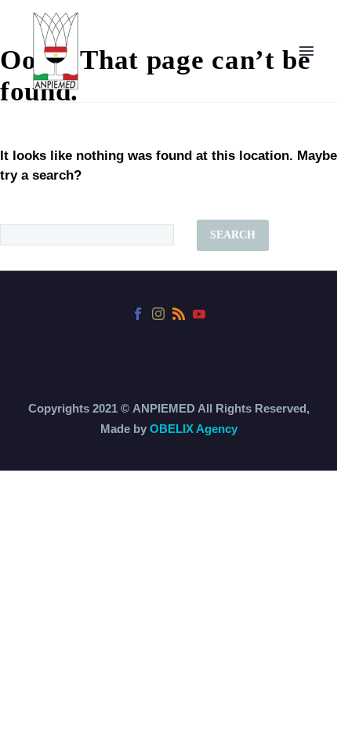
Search (232, 235)
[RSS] (178, 313)
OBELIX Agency (193, 428)
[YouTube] (199, 313)
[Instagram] (158, 313)
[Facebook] (138, 313)
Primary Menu (306, 51)
